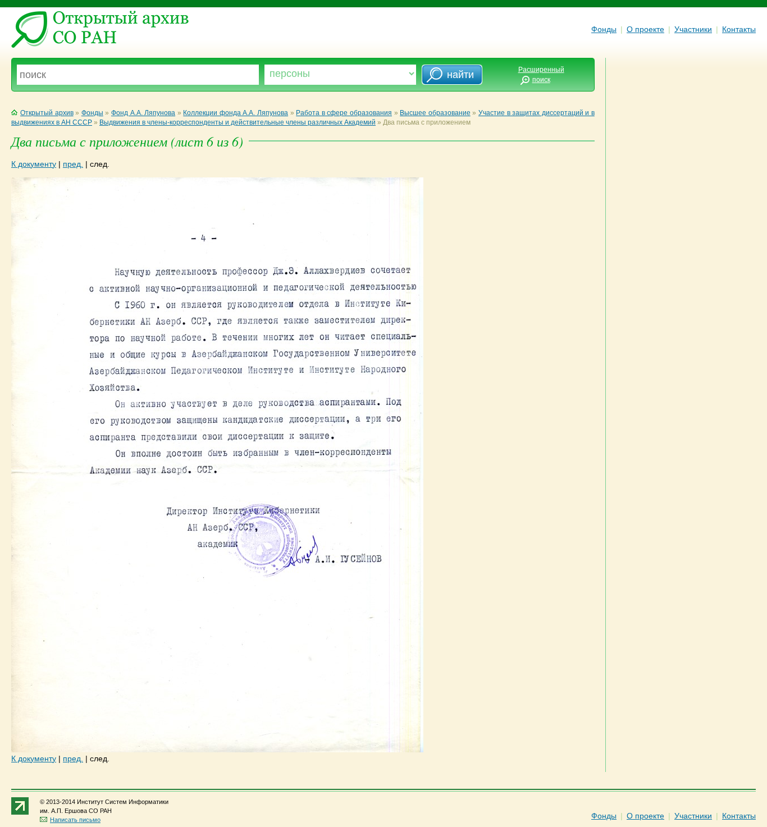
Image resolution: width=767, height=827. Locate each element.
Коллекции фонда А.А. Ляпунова (235, 113)
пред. (73, 163)
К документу (33, 163)
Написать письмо (75, 819)
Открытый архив (47, 113)
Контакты (739, 29)
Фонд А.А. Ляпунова (143, 113)
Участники (693, 29)
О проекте (645, 29)
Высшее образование (435, 113)
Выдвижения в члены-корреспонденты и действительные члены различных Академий (237, 122)
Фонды (604, 29)
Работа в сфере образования (344, 113)
